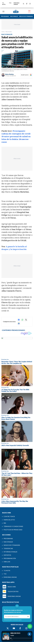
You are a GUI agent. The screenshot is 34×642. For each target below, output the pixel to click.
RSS (5, 523)
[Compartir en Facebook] (18, 319)
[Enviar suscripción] (28, 616)
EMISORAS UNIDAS (16, 3)
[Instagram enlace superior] (30, 3)
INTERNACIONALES (10, 552)
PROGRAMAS (5, 16)
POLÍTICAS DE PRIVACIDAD (13, 530)
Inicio (3, 31)
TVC (10, 3)
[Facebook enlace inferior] (20, 628)
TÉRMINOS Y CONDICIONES (13, 526)
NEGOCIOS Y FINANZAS (26, 16)
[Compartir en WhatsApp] (22, 319)
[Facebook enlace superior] (26, 3)
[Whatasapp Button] (29, 626)
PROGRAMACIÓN (10, 558)
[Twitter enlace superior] (23, 3)
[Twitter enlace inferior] (8, 628)
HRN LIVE (7, 562)
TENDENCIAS (8, 548)
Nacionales (9, 31)
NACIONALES (14, 16)
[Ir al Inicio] (16, 11)
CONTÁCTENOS (9, 516)
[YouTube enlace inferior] (14, 628)
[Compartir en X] (26, 319)
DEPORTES (7, 555)
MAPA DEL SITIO (9, 520)
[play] (29, 634)
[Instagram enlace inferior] (26, 628)
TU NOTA (3, 3)
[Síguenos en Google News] (18, 323)
